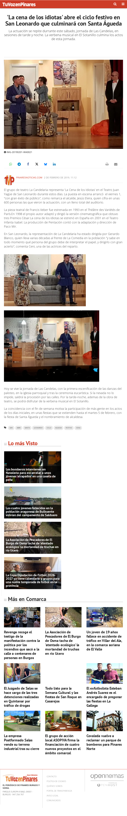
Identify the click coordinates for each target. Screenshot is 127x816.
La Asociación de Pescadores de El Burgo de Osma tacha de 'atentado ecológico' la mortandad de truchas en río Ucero (32, 545)
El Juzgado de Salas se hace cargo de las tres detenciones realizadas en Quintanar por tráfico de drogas (21, 697)
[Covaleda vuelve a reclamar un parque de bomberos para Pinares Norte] (104, 721)
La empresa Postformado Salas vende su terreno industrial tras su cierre (21, 742)
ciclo (49, 428)
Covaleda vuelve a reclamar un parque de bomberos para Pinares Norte (104, 742)
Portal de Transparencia (59, 790)
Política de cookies (56, 781)
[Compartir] (10, 164)
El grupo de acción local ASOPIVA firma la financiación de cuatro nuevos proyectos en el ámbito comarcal (62, 744)
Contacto (52, 776)
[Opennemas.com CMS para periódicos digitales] (107, 780)
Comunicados (54, 800)
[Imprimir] (107, 164)
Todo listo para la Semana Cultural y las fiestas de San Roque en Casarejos (63, 694)
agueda (58, 428)
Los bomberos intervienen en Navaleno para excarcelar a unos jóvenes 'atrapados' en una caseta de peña (31, 474)
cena (78, 428)
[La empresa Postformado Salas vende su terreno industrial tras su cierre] (22, 721)
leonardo (38, 428)
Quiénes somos (55, 786)
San (11, 428)
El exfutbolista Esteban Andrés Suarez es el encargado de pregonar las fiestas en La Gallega (104, 697)
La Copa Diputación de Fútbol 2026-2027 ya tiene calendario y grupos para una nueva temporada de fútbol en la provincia (32, 580)
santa (27, 428)
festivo (69, 428)
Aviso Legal (52, 795)
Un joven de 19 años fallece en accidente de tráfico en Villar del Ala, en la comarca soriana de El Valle (104, 640)
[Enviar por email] (116, 164)
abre (19, 428)
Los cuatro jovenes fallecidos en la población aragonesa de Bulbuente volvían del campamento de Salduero (31, 511)
